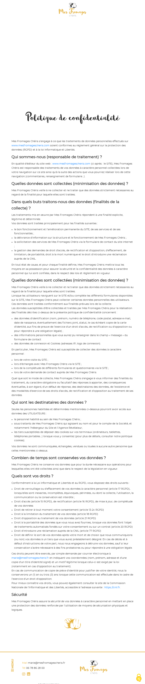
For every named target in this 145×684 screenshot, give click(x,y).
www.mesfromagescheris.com (30, 145)
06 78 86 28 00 (35, 668)
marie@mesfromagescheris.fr (30, 558)
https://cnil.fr (112, 587)
